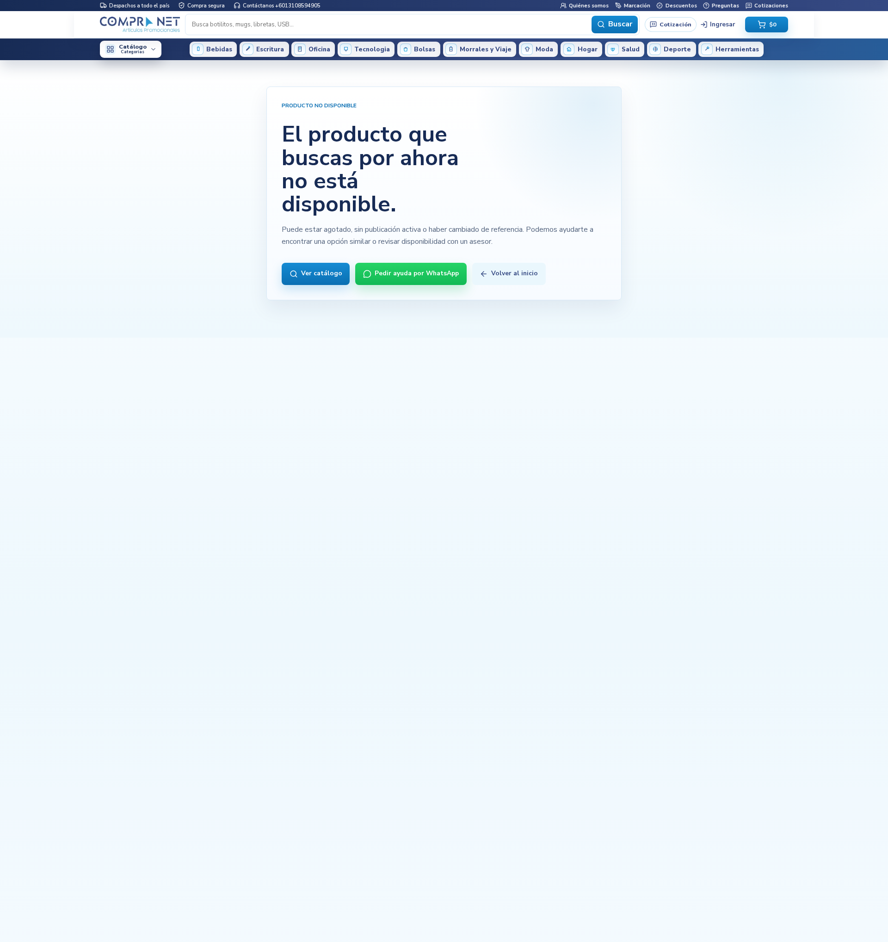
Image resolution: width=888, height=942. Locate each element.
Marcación (637, 5)
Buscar (620, 24)
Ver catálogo (321, 273)
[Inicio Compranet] (140, 24)
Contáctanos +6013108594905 (282, 5)
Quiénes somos (589, 5)
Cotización (675, 24)
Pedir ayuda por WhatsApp (417, 273)
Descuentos (681, 5)
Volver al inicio (514, 273)
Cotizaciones (771, 5)
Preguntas (725, 5)
